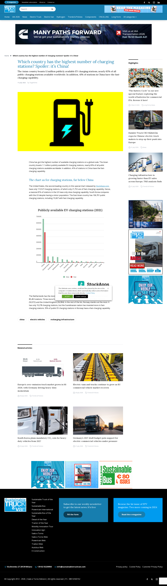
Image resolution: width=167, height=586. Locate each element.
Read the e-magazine (131, 514)
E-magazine (11, 2)
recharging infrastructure (62, 319)
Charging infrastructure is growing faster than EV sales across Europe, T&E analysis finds (145, 178)
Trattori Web (37, 544)
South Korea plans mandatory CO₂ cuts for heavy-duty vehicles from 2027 (42, 439)
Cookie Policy (135, 566)
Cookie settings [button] (81, 296)
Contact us (50, 2)
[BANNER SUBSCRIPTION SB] (115, 474)
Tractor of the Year (40, 523)
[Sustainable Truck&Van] (9, 9)
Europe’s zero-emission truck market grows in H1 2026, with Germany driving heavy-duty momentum (42, 387)
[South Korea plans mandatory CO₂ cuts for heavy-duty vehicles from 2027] (43, 421)
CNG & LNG (104, 17)
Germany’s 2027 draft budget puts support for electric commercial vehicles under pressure (95, 439)
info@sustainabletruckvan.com (71, 566)
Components (90, 17)
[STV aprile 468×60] (133, 9)
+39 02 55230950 (44, 566)
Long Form (116, 17)
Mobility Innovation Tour (42, 526)
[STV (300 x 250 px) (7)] (81, 474)
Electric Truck (35, 17)
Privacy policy (121, 566)
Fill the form (73, 514)
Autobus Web (37, 547)
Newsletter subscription (29, 2)
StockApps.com (102, 186)
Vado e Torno (37, 533)
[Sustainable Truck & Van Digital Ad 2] (83, 34)
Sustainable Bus (38, 506)
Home (7, 17)
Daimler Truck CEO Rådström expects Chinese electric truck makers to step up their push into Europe (145, 138)
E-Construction (38, 551)
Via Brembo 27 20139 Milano (19, 566)
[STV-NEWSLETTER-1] (145, 290)
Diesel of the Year (39, 519)
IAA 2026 (16, 17)
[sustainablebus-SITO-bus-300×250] (145, 214)
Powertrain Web (39, 540)
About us (42, 2)
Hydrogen (61, 17)
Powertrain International (42, 509)
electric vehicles (37, 319)
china (22, 319)
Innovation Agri (38, 530)
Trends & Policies (75, 17)
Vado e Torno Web (40, 537)
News (24, 17)
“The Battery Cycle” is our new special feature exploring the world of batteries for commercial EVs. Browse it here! (145, 95)
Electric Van (49, 17)
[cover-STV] (145, 252)
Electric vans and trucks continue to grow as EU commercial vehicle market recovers (97, 386)
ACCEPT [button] (67, 296)
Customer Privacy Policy (152, 566)
